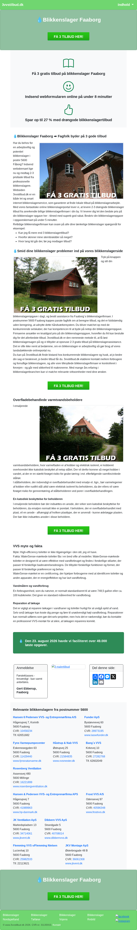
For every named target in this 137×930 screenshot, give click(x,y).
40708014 (58, 833)
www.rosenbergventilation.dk (30, 786)
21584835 (66, 756)
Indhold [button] (124, 5)
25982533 (26, 859)
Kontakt (57, 924)
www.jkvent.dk (21, 837)
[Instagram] (123, 920)
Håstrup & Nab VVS (65, 743)
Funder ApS (92, 717)
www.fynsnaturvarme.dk (27, 760)
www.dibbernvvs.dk (56, 837)
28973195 (98, 730)
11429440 (26, 756)
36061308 (79, 859)
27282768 (99, 756)
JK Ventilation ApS (25, 820)
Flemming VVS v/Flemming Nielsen (35, 845)
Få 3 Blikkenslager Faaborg (68, 36)
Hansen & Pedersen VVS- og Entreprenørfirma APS (45, 794)
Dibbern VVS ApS (56, 820)
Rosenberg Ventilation (27, 768)
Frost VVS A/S (95, 794)
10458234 (26, 730)
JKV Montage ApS (76, 845)
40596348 (99, 807)
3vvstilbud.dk (12, 5)
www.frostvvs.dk (95, 812)
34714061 (26, 833)
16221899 (26, 782)
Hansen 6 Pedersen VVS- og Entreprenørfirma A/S (44, 717)
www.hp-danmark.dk (25, 812)
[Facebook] (122, 916)
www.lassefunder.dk (96, 735)
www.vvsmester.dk (64, 760)
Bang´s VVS (93, 743)
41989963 (26, 807)
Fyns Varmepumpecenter (29, 743)
